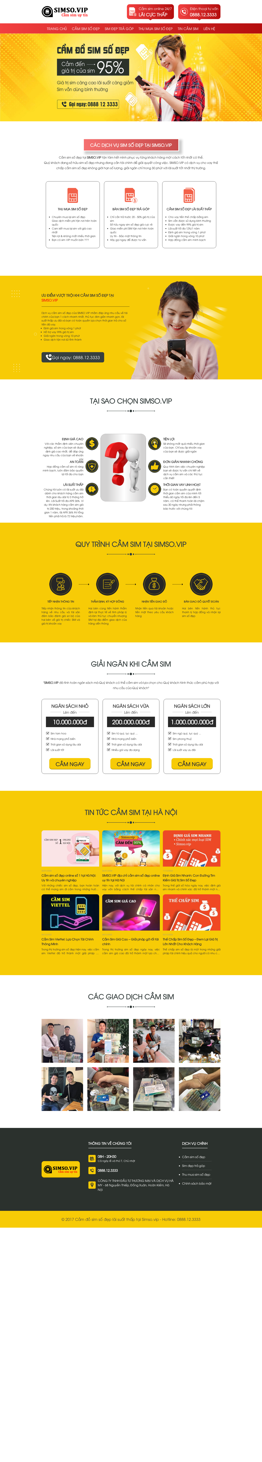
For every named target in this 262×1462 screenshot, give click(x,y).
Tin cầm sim (188, 28)
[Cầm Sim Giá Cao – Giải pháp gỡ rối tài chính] (131, 912)
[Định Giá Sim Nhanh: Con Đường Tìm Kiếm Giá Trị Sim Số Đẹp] (191, 848)
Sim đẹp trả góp (119, 28)
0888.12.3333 (108, 1170)
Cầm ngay (70, 763)
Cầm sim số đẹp (86, 28)
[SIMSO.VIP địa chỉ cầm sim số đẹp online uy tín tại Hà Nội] (131, 848)
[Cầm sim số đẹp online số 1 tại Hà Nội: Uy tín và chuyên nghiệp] (70, 848)
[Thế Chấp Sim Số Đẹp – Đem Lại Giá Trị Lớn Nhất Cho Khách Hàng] (191, 912)
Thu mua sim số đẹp (156, 28)
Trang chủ (57, 28)
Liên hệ (209, 28)
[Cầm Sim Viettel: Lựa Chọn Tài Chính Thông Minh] (70, 912)
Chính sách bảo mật (197, 1183)
